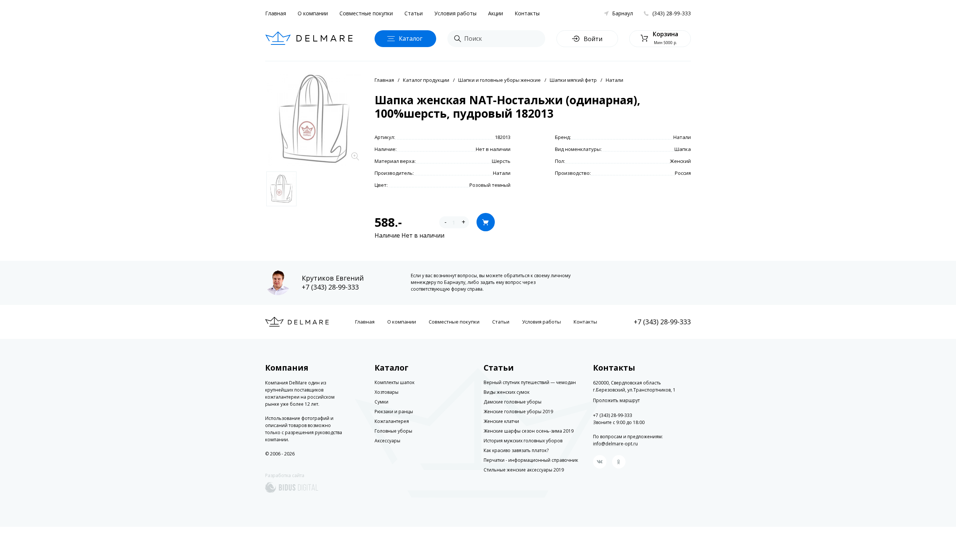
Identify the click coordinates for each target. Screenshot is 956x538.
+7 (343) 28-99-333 (330, 286)
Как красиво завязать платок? (516, 450)
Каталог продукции (426, 80)
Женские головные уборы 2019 (518, 411)
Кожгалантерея (392, 421)
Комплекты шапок (395, 382)
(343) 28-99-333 (671, 13)
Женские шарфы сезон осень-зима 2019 (529, 431)
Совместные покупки (366, 13)
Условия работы (455, 13)
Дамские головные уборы (512, 402)
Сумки (381, 402)
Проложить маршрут (616, 401)
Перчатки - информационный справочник (531, 460)
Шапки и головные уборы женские (499, 80)
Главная (275, 13)
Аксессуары (387, 440)
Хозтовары (386, 392)
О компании (313, 13)
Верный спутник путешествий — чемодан (530, 382)
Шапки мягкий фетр (573, 80)
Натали (614, 80)
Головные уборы (393, 431)
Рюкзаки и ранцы (394, 411)
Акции (495, 13)
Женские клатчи (501, 421)
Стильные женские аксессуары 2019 (524, 470)
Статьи (413, 13)
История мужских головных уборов (523, 440)
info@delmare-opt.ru (615, 443)
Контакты (527, 13)
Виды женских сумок (507, 392)
